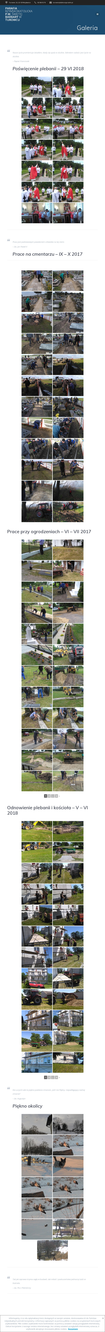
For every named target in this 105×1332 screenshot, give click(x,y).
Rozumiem (73, 1329)
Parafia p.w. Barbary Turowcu (18, 14)
